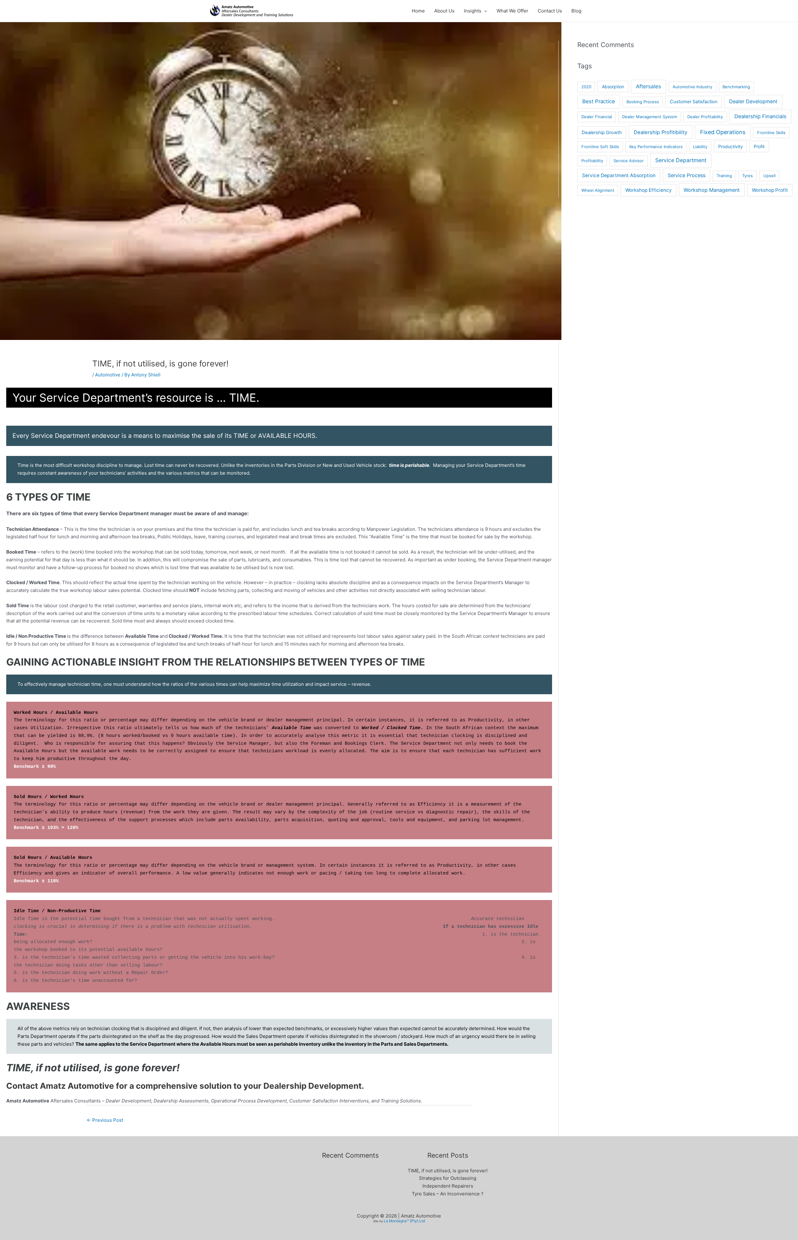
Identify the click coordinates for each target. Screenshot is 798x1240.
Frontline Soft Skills (600, 146)
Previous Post (105, 1120)
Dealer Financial (596, 116)
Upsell (769, 175)
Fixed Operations (722, 132)
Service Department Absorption (619, 175)
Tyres (747, 175)
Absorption (613, 86)
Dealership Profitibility (660, 132)
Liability (700, 146)
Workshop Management (712, 190)
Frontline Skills (771, 132)
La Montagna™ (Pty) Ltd (404, 1220)
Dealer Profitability (705, 116)
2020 (586, 86)
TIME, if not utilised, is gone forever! (448, 1171)
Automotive (107, 375)
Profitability (592, 160)
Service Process (686, 175)
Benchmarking (736, 86)
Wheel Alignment (597, 190)
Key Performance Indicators (656, 146)
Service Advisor (628, 160)
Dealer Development (753, 101)
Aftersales (648, 86)
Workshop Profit (770, 190)
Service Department (680, 160)
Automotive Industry (692, 86)
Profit (759, 146)
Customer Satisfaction (694, 101)
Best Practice (598, 101)
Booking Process (643, 101)
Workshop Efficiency (648, 190)
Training (724, 175)
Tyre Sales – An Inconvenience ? (447, 1194)
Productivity (730, 146)
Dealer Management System (649, 116)
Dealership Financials (760, 116)
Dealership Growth (602, 132)
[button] (484, 11)
